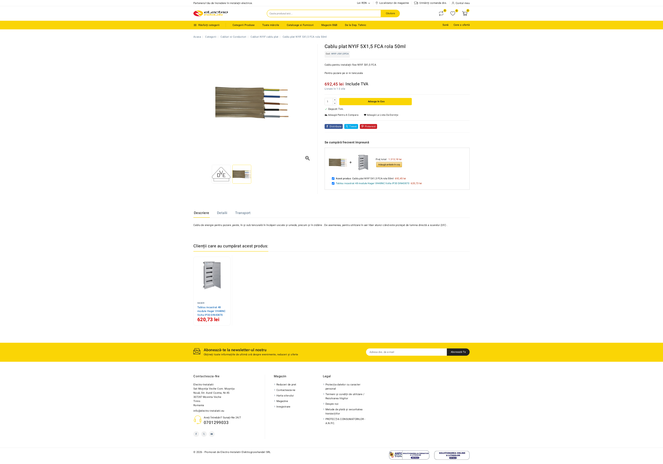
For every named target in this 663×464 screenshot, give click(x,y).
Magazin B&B (329, 25)
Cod (328, 53)
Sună (446, 25)
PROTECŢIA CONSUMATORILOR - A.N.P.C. (345, 421)
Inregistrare (283, 407)
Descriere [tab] (201, 212)
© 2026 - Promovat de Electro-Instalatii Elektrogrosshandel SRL (232, 452)
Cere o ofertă (462, 25)
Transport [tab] (243, 212)
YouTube (212, 434)
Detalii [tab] (222, 212)
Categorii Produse (244, 25)
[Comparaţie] (441, 13)
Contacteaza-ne (206, 376)
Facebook (196, 434)
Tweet (353, 126)
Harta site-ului (285, 395)
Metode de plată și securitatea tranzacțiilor (344, 411)
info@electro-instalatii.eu (208, 411)
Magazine (282, 401)
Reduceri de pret (286, 384)
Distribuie (335, 126)
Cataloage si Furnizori (300, 25)
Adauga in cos (376, 101)
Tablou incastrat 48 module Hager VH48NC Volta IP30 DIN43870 (372, 183)
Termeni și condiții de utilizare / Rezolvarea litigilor (344, 396)
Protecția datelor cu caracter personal (343, 387)
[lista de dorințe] (452, 13)
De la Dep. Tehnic (355, 25)
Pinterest (370, 126)
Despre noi (332, 404)
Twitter (204, 434)
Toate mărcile (270, 25)
